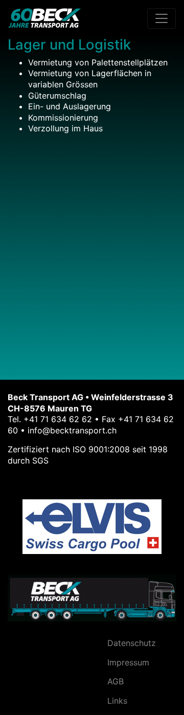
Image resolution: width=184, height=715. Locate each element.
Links (117, 701)
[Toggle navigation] (161, 18)
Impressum (128, 662)
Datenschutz (131, 643)
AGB (115, 681)
